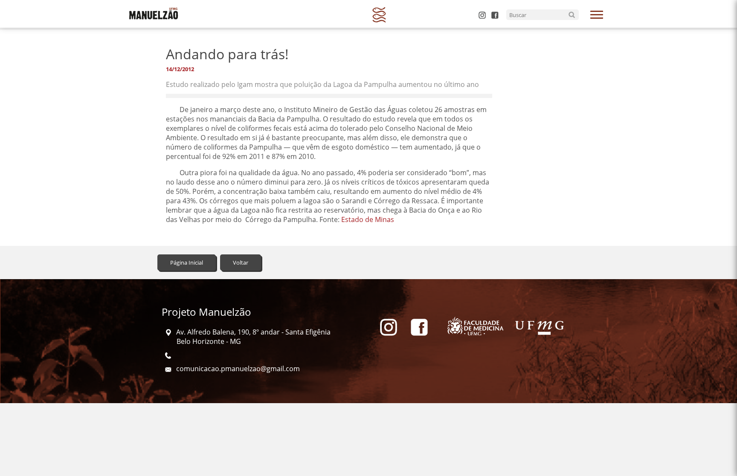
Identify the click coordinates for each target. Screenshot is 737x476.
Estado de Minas (367, 219)
